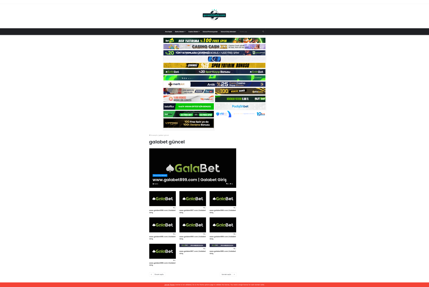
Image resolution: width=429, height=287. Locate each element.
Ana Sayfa (168, 32)
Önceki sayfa (159, 274)
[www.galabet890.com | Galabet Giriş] (192, 224)
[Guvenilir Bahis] (214, 14)
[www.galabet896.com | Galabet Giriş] (223, 198)
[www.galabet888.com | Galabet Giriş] (162, 251)
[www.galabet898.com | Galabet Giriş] (162, 198)
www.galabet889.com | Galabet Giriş (223, 237)
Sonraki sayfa (226, 274)
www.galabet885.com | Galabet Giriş (223, 252)
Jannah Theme (169, 285)
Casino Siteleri (193, 32)
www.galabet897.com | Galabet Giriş (192, 211)
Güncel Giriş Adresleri (228, 32)
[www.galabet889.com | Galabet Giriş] (223, 224)
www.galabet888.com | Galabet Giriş (162, 264)
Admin (156, 184)
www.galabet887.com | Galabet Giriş (192, 252)
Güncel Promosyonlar (210, 32)
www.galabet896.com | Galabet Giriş (223, 211)
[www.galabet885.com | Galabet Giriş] (223, 245)
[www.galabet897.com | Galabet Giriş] (192, 198)
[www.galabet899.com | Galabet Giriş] (192, 168)
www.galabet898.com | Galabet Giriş (162, 211)
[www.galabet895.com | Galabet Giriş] (162, 224)
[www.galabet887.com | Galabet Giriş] (192, 245)
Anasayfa (153, 135)
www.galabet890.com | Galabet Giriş (192, 237)
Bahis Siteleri (179, 32)
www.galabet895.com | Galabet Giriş (162, 237)
